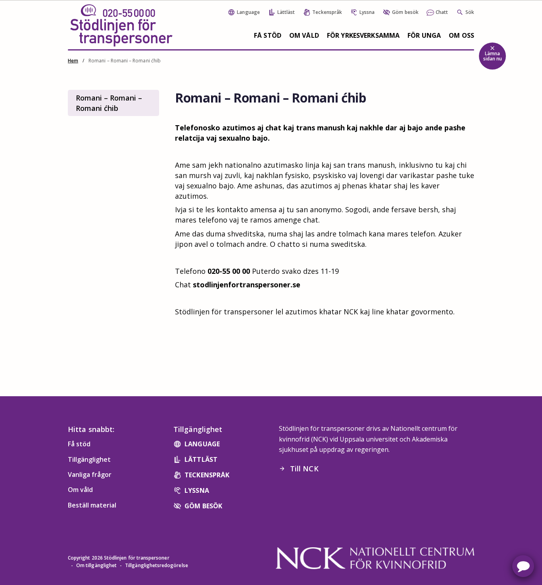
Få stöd (267, 35)
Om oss (461, 35)
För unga (424, 35)
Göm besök (203, 506)
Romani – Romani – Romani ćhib (109, 103)
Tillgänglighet (89, 459)
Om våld (304, 35)
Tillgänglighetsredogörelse (156, 565)
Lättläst (201, 459)
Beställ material (92, 505)
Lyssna (197, 490)
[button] (523, 566)
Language (202, 444)
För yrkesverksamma (363, 35)
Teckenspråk (207, 475)
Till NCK (299, 468)
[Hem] (121, 25)
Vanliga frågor (89, 474)
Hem (73, 60)
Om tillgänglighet (96, 565)
